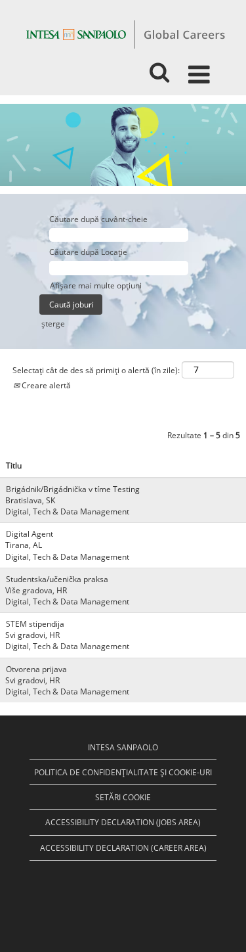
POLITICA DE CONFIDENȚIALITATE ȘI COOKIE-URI (123, 772)
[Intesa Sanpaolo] (125, 34)
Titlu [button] (14, 465)
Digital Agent (29, 533)
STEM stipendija (35, 623)
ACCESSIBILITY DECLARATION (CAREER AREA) (123, 847)
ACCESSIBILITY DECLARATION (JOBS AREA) (123, 822)
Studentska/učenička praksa (57, 579)
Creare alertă (45, 385)
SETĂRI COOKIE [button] (123, 797)
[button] (201, 69)
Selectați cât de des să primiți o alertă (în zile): (96, 370)
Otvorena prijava (36, 669)
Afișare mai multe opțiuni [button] (96, 285)
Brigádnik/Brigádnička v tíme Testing (73, 489)
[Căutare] (159, 68)
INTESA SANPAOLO (123, 747)
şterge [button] (53, 323)
